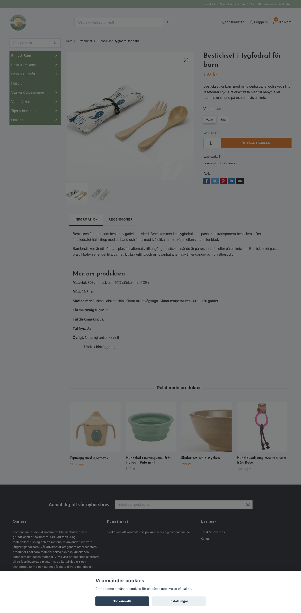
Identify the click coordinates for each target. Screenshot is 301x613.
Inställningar (179, 601)
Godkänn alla (122, 601)
